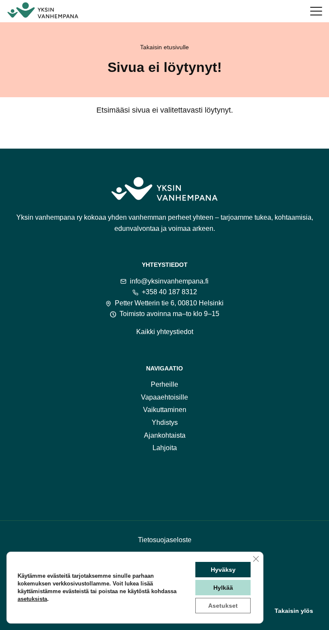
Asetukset (223, 605)
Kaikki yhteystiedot (164, 331)
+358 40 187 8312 (169, 292)
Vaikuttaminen (164, 409)
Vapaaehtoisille (164, 397)
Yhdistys (165, 422)
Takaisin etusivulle (164, 47)
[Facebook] (131, 480)
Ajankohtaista (164, 435)
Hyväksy (223, 569)
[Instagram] (153, 480)
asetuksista (32, 599)
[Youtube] (176, 480)
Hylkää (223, 587)
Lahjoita (165, 447)
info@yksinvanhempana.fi (169, 281)
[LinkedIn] (198, 480)
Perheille (164, 384)
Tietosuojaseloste (164, 539)
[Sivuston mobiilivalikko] (316, 11)
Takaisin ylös (294, 610)
